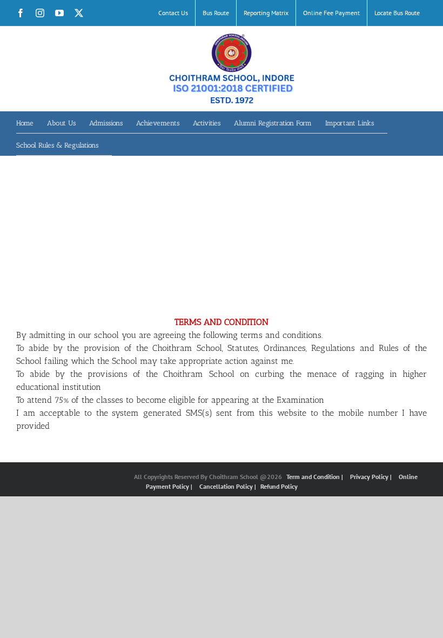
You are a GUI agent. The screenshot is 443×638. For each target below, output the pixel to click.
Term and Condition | (315, 477)
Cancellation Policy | (228, 486)
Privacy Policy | (371, 477)
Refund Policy (279, 486)
